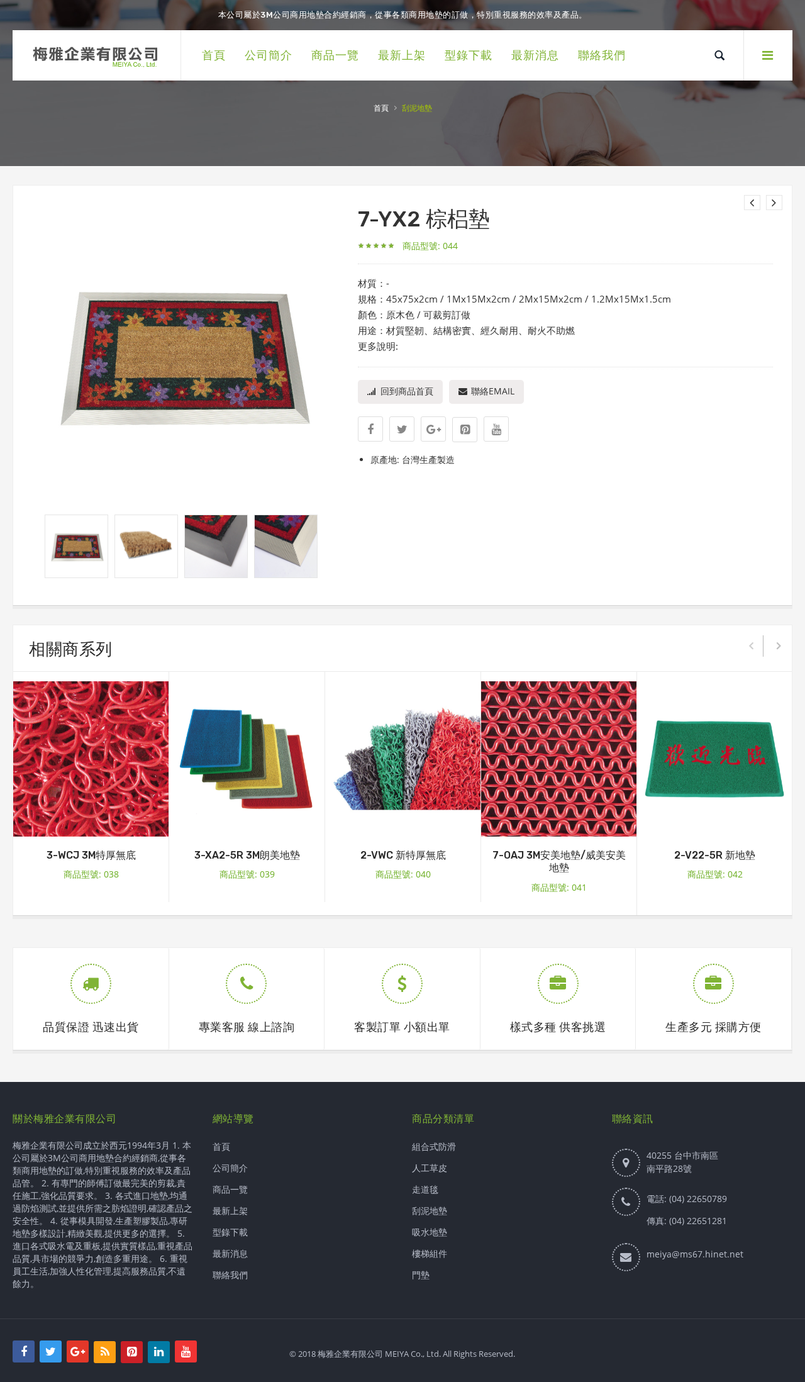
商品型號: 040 (403, 874)
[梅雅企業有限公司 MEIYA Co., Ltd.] (96, 55)
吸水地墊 (429, 1232)
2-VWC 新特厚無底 (403, 855)
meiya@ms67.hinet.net (695, 1254)
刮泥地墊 (429, 1211)
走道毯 (425, 1189)
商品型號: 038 (91, 874)
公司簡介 (230, 1168)
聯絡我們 (230, 1275)
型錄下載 (230, 1232)
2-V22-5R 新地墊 (714, 855)
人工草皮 (429, 1168)
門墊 (421, 1275)
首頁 (381, 108)
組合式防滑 (434, 1146)
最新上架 (230, 1211)
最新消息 (230, 1253)
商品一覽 (230, 1189)
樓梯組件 (429, 1253)
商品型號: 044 (430, 246)
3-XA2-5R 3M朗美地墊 (247, 855)
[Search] (719, 55)
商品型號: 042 (715, 874)
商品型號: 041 (559, 887)
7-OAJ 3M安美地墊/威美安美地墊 (559, 861)
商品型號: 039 (247, 874)
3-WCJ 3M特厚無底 (91, 855)
